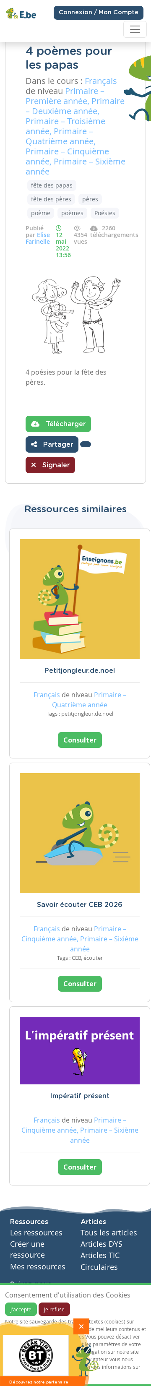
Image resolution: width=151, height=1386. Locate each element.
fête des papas (52, 185)
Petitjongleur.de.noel (79, 670)
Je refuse (54, 1309)
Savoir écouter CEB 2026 (79, 904)
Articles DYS (101, 1244)
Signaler (55, 465)
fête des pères (51, 199)
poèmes (72, 213)
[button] (85, 444)
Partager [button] (57, 444)
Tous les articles (109, 1233)
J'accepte (20, 1309)
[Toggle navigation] (135, 29)
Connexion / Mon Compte (98, 13)
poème (40, 213)
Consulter (79, 740)
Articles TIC (100, 1255)
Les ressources (36, 1233)
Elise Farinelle (38, 238)
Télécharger (65, 424)
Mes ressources (37, 1266)
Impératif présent (79, 1096)
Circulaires (99, 1267)
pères (90, 199)
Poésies (104, 213)
